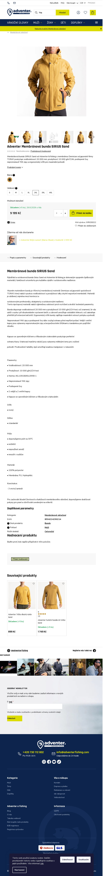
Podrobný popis (14, 167)
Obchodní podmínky (62, 814)
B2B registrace (13, 825)
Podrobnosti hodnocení (41, 151)
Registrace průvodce (15, 829)
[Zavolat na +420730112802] (10, 3)
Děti (8, 790)
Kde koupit (71, 3)
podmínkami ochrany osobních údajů (46, 712)
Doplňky (10, 794)
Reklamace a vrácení (62, 790)
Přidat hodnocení (20, 559)
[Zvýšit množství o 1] (65, 213)
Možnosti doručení (15, 200)
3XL (43, 192)
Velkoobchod (59, 797)
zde (42, 863)
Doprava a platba (60, 786)
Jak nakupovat (59, 794)
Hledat (62, 12)
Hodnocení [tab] (61, 257)
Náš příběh (54, 3)
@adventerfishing (19, 650)
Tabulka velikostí (13, 818)
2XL (35, 192)
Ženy (9, 786)
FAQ (62, 3)
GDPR (56, 811)
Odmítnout (67, 859)
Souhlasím (84, 859)
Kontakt (57, 782)
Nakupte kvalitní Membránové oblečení (50, 28)
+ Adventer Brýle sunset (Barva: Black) (45, 240)
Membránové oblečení (55, 515)
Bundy (48, 523)
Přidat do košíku (83, 213)
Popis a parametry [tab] (18, 257)
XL (29, 192)
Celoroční (49, 531)
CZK (82, 3)
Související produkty (41, 257)
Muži (47, 527)
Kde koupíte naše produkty (17, 822)
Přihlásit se (14, 718)
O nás (9, 814)
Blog (9, 811)
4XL (50, 192)
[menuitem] (18, 22)
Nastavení (19, 870)
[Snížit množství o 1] (61, 213)
